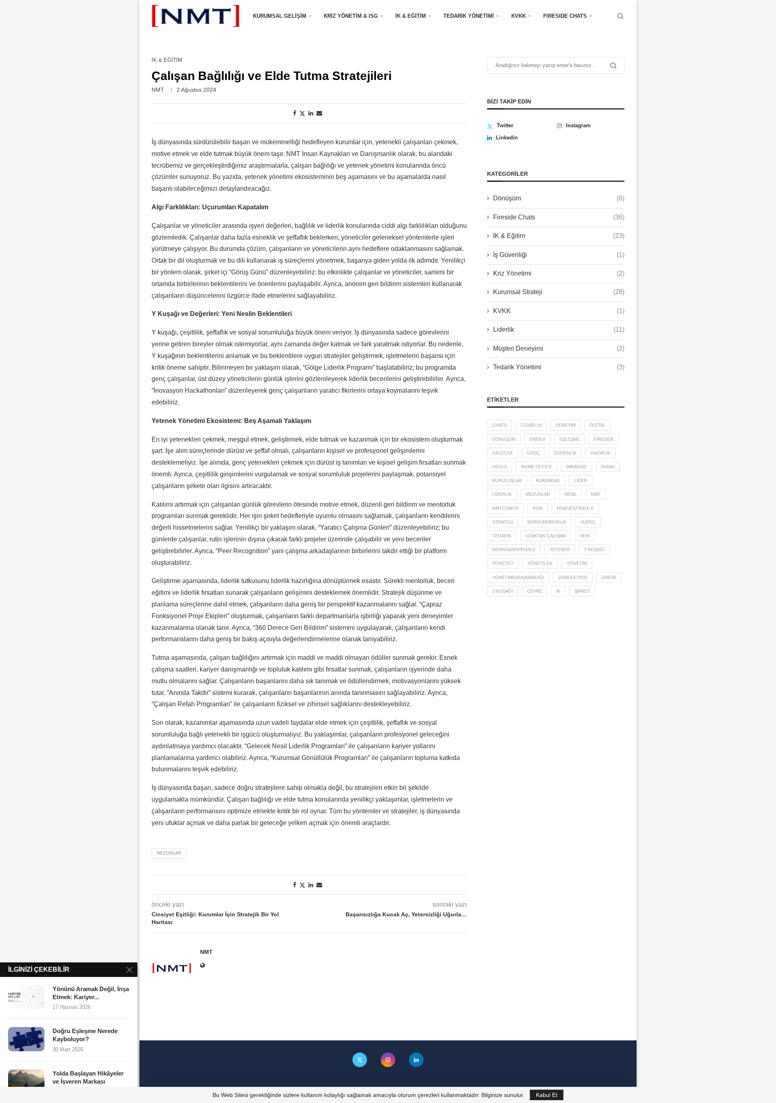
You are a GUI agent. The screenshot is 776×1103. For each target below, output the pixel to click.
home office (536, 466)
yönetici (502, 563)
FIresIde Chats (565, 16)
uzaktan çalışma (545, 535)
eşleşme (569, 439)
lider (580, 480)
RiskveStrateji (575, 508)
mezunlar (169, 852)
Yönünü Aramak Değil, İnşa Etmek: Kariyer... (91, 992)
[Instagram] (388, 1059)
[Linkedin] (416, 1059)
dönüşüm (503, 439)
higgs (499, 466)
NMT (158, 89)
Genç (533, 452)
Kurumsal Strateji (558, 291)
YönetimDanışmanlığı (518, 577)
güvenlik (565, 452)
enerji (537, 439)
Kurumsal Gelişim (279, 16)
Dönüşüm (558, 198)
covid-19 (531, 425)
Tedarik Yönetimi (468, 16)
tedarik (501, 535)
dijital (597, 425)
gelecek (502, 452)
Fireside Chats (558, 217)
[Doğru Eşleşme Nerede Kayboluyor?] (26, 1039)
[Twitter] (359, 1059)
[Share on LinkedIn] (310, 113)
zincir (608, 577)
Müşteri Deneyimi (558, 348)
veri (585, 535)
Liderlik (558, 329)
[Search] (620, 16)
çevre (534, 591)
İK (558, 591)
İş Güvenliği (558, 254)
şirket (582, 591)
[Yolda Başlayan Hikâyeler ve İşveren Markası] (26, 1081)
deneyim (566, 425)
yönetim (577, 563)
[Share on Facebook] (294, 113)
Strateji (502, 522)
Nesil (570, 494)
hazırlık (600, 452)
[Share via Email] (319, 113)
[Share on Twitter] (302, 113)
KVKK (518, 16)
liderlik (502, 494)
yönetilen (539, 563)
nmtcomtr (505, 508)
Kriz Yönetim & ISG (351, 16)
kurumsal (548, 480)
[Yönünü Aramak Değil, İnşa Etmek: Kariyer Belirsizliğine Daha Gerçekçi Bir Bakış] (26, 997)
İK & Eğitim (410, 16)
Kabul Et (546, 1095)
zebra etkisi (572, 577)
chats (499, 425)
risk (538, 508)
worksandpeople (514, 549)
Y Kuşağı (594, 549)
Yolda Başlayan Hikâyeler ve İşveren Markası (88, 1077)
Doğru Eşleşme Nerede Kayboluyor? (85, 1034)
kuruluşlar (507, 480)
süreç (588, 522)
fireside (604, 439)
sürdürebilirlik (546, 522)
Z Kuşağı (502, 591)
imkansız (576, 466)
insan (607, 466)
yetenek (560, 549)
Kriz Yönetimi (558, 273)
